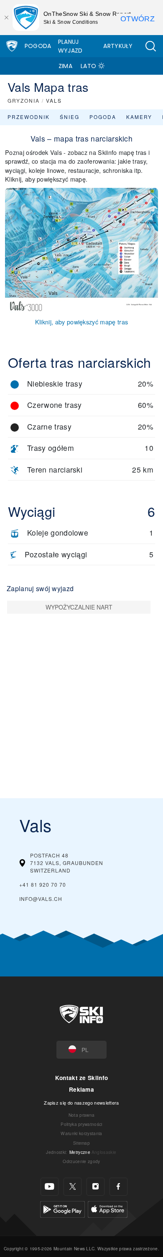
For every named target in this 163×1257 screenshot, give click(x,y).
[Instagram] (95, 1187)
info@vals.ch (40, 898)
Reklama (81, 1089)
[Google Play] (62, 1208)
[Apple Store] (107, 1208)
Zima (65, 66)
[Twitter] (73, 1187)
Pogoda (38, 46)
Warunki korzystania (81, 1133)
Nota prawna (82, 1115)
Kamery (139, 116)
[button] (150, 46)
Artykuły (117, 46)
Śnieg (69, 116)
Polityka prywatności (81, 1124)
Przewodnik (29, 116)
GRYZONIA (24, 100)
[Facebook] (118, 1187)
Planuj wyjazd (70, 46)
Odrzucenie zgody (81, 1161)
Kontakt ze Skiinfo (81, 1078)
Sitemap (81, 1143)
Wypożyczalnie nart (79, 607)
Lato (88, 66)
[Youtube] (50, 1187)
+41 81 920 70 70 (42, 884)
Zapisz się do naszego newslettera (81, 1102)
